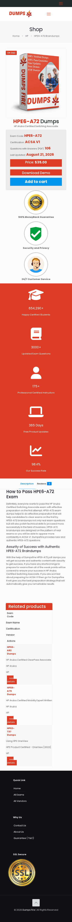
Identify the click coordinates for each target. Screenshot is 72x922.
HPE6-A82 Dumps (11, 650)
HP (26, 36)
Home (16, 36)
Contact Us (20, 825)
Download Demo (36, 173)
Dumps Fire (29, 910)
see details (11, 680)
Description (27, 483)
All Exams (19, 794)
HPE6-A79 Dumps (11, 691)
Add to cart (36, 181)
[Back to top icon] (36, 902)
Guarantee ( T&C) (24, 838)
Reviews (43, 483)
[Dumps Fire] (20, 16)
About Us (19, 831)
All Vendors (20, 801)
